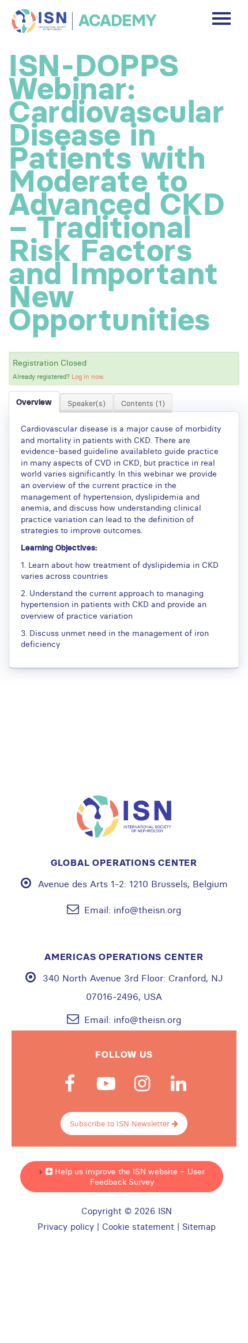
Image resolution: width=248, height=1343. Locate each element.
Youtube (106, 1083)
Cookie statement (138, 1227)
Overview (34, 402)
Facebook (70, 1083)
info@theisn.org (147, 910)
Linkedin (179, 1083)
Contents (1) (143, 403)
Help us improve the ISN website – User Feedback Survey (128, 1176)
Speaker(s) (86, 403)
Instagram (142, 1083)
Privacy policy (65, 1227)
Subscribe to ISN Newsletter (121, 1123)
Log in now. (88, 377)
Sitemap (199, 1227)
